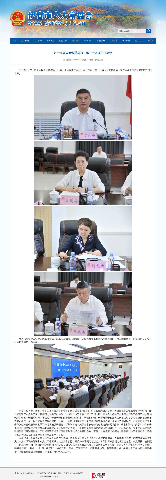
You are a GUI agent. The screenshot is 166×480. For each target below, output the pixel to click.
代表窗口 (88, 41)
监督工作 (63, 41)
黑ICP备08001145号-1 (49, 477)
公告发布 (101, 41)
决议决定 (50, 41)
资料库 (150, 41)
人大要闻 (38, 41)
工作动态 (114, 41)
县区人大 (139, 41)
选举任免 (76, 41)
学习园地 (126, 41)
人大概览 (25, 41)
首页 (14, 41)
